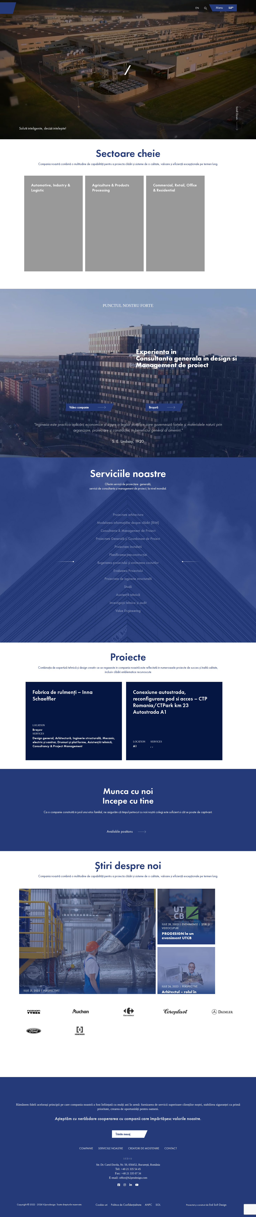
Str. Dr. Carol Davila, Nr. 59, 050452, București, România (128, 1164)
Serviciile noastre (110, 1148)
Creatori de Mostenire (143, 1148)
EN (197, 8)
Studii (128, 586)
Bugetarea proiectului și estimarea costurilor (128, 562)
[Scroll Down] (237, 126)
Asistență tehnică (128, 594)
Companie (86, 1148)
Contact (170, 1148)
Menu (219, 8)
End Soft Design (217, 1205)
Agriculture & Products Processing (110, 188)
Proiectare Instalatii (128, 546)
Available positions (120, 831)
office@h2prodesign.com (133, 1177)
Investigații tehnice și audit (128, 602)
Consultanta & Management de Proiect (128, 530)
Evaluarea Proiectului (128, 570)
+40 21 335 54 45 (131, 1169)
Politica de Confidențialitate (126, 1205)
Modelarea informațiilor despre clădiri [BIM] (128, 522)
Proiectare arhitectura (128, 514)
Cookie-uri (101, 1205)
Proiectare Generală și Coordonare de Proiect (128, 538)
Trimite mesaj (122, 1134)
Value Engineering (128, 610)
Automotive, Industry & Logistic (50, 188)
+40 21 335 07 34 (131, 1173)
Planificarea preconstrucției (128, 554)
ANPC (148, 1205)
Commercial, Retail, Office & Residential (175, 188)
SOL (158, 1205)
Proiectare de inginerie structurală (128, 578)
